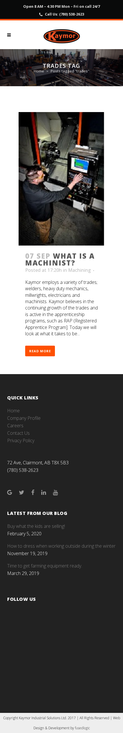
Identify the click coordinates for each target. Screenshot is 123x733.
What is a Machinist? (60, 259)
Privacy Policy (20, 440)
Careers (15, 425)
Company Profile (24, 418)
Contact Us (18, 433)
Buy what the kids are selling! (36, 526)
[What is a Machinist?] (61, 179)
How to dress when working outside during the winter (61, 546)
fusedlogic (82, 728)
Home (39, 71)
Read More (40, 351)
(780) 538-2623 (71, 14)
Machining (79, 270)
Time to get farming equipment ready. (44, 566)
